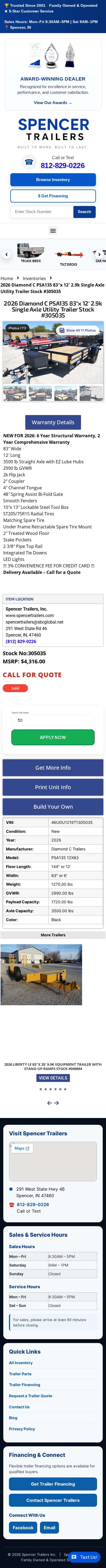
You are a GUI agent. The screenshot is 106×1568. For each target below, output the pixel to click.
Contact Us (19, 1407)
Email (49, 1527)
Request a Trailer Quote (30, 1395)
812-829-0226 (63, 165)
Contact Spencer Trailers (53, 1500)
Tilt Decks (68, 264)
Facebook (23, 1527)
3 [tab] (50, 1089)
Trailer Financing (24, 1384)
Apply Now (53, 737)
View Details (53, 1078)
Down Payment (20, 712)
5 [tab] (60, 1089)
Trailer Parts (20, 1373)
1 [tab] (41, 1089)
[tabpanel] (53, 1014)
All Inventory (21, 1362)
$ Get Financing (53, 196)
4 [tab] (55, 1089)
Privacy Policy (22, 1428)
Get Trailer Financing (53, 1484)
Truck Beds (30, 261)
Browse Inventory (53, 179)
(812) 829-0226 (21, 641)
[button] (52, 230)
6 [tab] (65, 1089)
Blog (13, 1417)
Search (84, 211)
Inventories (34, 278)
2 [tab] (46, 1089)
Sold (15, 688)
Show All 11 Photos (81, 330)
